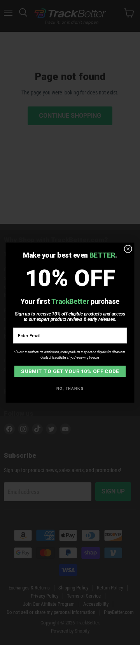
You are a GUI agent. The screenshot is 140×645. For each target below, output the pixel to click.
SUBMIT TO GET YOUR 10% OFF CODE (70, 371)
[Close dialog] (127, 248)
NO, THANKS (70, 388)
